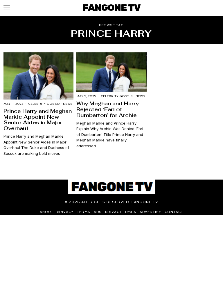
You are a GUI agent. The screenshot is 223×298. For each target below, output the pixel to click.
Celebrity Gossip (44, 103)
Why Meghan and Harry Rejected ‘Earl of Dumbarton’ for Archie (107, 109)
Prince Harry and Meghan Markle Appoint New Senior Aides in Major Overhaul (37, 119)
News (68, 103)
